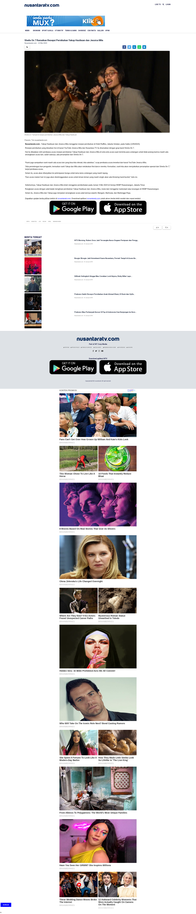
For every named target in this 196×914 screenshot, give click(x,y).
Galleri (100, 30)
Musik (44, 221)
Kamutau (34, 221)
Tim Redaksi (121, 347)
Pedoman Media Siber (110, 347)
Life (40, 221)
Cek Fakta (91, 30)
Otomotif (59, 30)
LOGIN (168, 4)
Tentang (66, 347)
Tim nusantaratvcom (39, 140)
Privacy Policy (75, 347)
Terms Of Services (87, 347)
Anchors (129, 347)
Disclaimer (97, 347)
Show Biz (82, 30)
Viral (49, 221)
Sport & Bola (47, 30)
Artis (27, 221)
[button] (124, 47)
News (27, 30)
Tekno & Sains (71, 30)
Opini (107, 30)
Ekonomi (36, 30)
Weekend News (57, 221)
